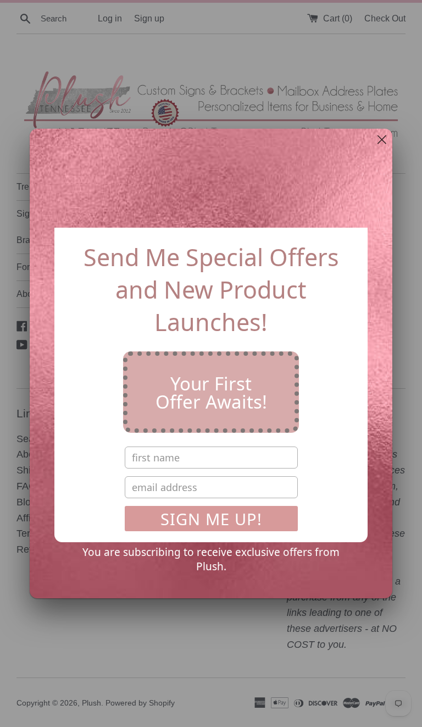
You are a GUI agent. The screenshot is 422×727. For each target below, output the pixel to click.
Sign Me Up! (211, 519)
